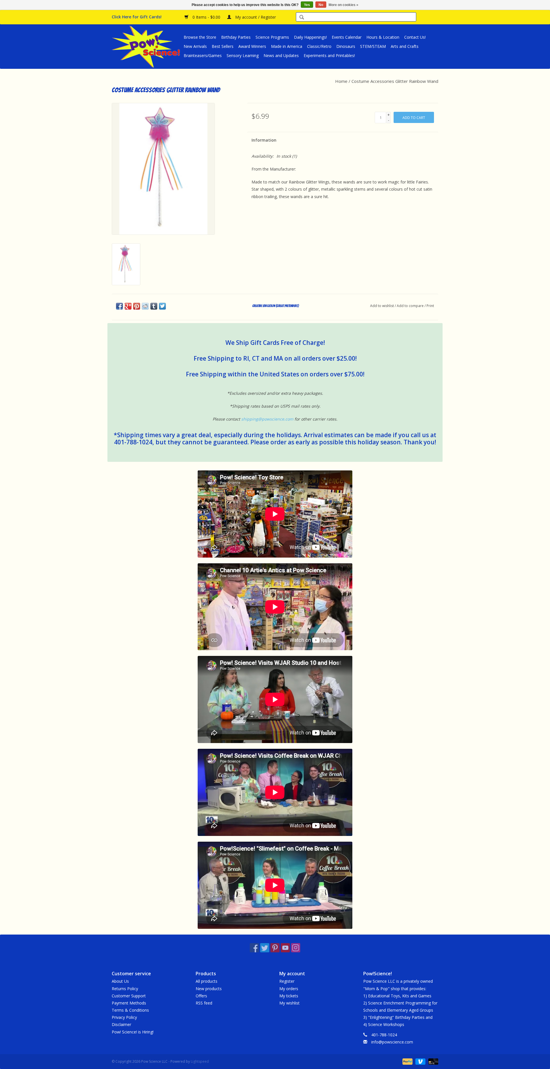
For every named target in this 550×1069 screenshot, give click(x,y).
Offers (201, 995)
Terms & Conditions (130, 1010)
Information (264, 140)
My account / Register (255, 17)
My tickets (288, 995)
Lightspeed (200, 1061)
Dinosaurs (345, 46)
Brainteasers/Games (203, 55)
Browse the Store (200, 37)
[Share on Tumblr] (153, 306)
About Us (120, 981)
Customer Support (129, 995)
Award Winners (252, 46)
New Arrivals (195, 46)
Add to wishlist (382, 305)
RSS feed (204, 1003)
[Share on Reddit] (145, 306)
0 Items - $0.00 (206, 17)
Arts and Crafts (405, 46)
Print (430, 305)
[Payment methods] (406, 1061)
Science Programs (272, 37)
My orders (288, 988)
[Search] (301, 17)
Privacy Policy (124, 1017)
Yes (307, 5)
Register (286, 981)
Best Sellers (222, 46)
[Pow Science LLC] (147, 46)
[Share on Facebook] (119, 306)
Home (341, 81)
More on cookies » (343, 5)
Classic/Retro (319, 46)
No (321, 5)
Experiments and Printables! (329, 55)
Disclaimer (121, 1024)
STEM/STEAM (373, 46)
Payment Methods (129, 1003)
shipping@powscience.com (267, 419)
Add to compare (411, 305)
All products (206, 981)
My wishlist (289, 1003)
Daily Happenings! (310, 37)
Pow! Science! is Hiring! (133, 1032)
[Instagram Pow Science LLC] (295, 947)
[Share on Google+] (128, 306)
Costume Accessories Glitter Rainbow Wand (394, 81)
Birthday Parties (236, 37)
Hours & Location (382, 37)
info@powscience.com (392, 1042)
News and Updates (281, 55)
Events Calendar (347, 37)
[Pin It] (136, 306)
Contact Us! (415, 37)
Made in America (286, 46)
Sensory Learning (243, 55)
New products (209, 988)
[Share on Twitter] (162, 306)
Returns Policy (125, 988)
